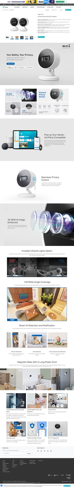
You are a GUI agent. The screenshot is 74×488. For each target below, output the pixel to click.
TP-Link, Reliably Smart (5, 6)
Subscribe (29, 453)
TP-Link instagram (41, 451)
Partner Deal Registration (23, 463)
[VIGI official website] (22, 4)
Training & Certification (32, 463)
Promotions (40, 460)
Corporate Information (6, 463)
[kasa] (56, 475)
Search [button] (70, 7)
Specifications (54, 9)
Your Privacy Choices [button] (5, 468)
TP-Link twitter (51, 451)
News (13, 462)
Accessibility (4, 470)
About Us (4, 462)
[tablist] (19, 38)
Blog (13, 463)
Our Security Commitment (6, 471)
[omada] (68, 475)
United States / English (67, 4)
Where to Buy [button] (58, 4)
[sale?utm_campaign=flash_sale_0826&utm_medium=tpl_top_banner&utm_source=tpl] (37, 2)
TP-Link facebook (38, 451)
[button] (19, 24)
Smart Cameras (5, 9)
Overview (47, 9)
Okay (67, 485)
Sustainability (4, 465)
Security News (14, 465)
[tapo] (62, 475)
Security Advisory (14, 464)
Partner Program (22, 462)
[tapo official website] (10, 4)
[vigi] (68, 478)
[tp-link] (50, 475)
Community (52, 4)
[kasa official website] (5, 4)
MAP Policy (21, 464)
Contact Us (4, 464)
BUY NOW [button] (68, 9)
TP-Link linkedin (48, 451)
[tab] (7, 37)
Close (66, 1)
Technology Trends (32, 462)
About (4, 460)
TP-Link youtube (44, 451)
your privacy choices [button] (38, 486)
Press (13, 460)
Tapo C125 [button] (12, 9)
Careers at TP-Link (5, 469)
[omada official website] (16, 4)
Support (47, 4)
